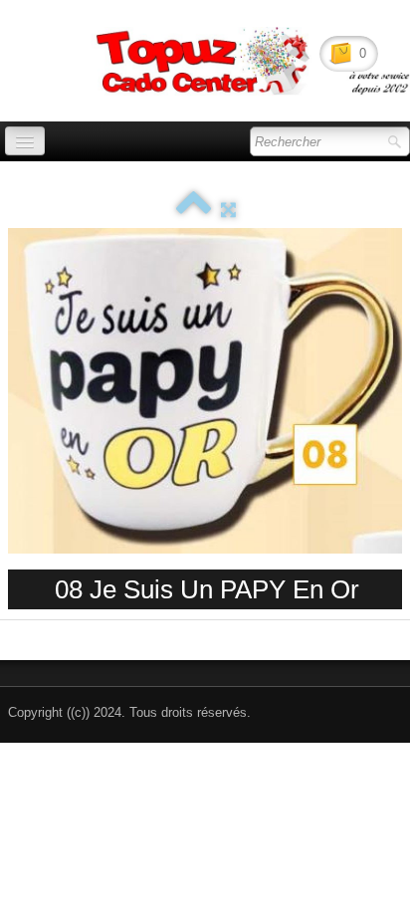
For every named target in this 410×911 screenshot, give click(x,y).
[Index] (193, 209)
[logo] (55, 51)
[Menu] (25, 140)
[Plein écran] (228, 209)
